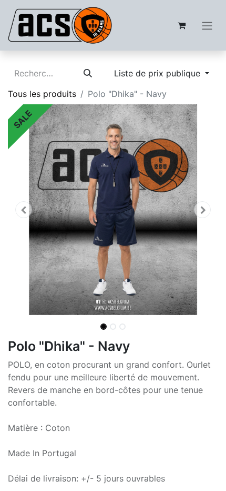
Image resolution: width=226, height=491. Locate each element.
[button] (23, 209)
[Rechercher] (88, 73)
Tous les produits (42, 94)
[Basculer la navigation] (207, 25)
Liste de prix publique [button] (158, 73)
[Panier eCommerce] (181, 25)
